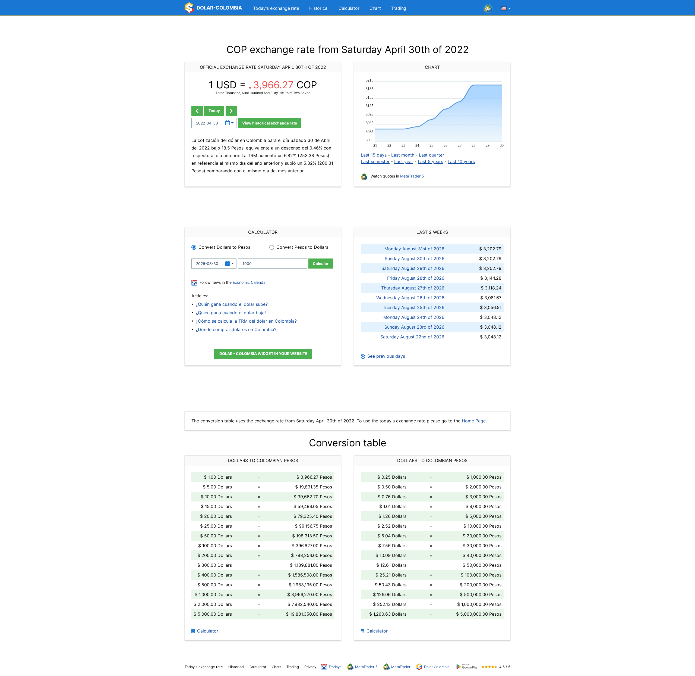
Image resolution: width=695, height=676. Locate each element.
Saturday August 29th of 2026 (412, 268)
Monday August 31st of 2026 (414, 248)
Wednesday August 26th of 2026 (410, 297)
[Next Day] (231, 111)
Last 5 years (430, 161)
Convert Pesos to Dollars (302, 247)
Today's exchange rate (276, 8)
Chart (375, 8)
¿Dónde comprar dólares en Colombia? (236, 329)
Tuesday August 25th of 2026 (413, 307)
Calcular (320, 263)
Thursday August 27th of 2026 (412, 288)
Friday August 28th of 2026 (415, 278)
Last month (402, 155)
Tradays (335, 667)
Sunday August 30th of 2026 (414, 258)
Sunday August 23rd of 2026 (414, 327)
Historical (318, 8)
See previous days (385, 356)
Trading (398, 8)
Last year (403, 161)
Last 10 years (461, 161)
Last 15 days (374, 155)
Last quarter (431, 155)
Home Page (474, 420)
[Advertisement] (347, 29)
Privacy (310, 667)
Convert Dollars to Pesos (224, 247)
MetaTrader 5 (412, 176)
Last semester (375, 161)
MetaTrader (400, 667)
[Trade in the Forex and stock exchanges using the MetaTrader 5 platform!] (488, 8)
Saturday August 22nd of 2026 (412, 336)
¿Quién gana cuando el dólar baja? (231, 312)
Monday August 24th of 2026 (413, 317)
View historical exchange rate (269, 123)
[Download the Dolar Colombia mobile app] (467, 666)
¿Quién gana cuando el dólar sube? (232, 304)
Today (214, 110)
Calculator (349, 8)
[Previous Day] (197, 111)
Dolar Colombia (436, 667)
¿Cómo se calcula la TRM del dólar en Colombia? (246, 321)
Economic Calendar (250, 282)
